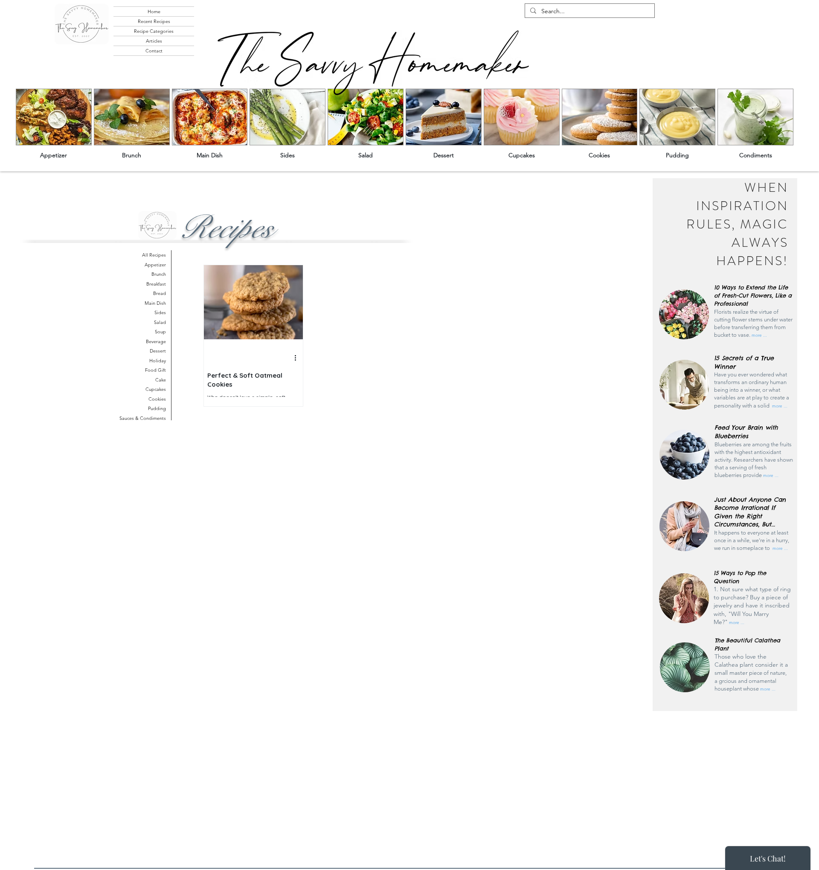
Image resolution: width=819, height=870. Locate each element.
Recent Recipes (154, 21)
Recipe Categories (154, 31)
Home (154, 11)
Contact (154, 51)
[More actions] (298, 358)
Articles (154, 41)
